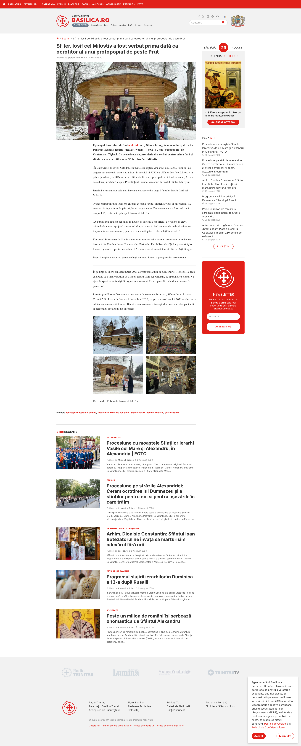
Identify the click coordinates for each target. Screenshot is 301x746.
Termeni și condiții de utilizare (116, 725)
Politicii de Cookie (275, 723)
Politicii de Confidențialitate (268, 727)
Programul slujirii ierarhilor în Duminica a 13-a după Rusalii (150, 579)
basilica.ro (123, 551)
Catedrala (48, 4)
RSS (130, 25)
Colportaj (133, 710)
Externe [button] (128, 4)
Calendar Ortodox (223, 122)
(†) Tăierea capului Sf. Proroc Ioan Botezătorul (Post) (223, 114)
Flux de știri (80, 25)
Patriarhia (14, 4)
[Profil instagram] (208, 16)
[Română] (226, 16)
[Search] (223, 22)
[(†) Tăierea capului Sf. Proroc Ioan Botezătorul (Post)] (223, 85)
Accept (258, 736)
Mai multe (285, 736)
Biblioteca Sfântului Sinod (221, 706)
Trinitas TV (173, 702)
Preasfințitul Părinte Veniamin (113, 412)
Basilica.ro (90, 20)
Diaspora (73, 4)
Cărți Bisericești (176, 710)
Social (86, 4)
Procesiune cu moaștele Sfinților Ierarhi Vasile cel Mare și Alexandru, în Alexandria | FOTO (150, 448)
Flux (209, 137)
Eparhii (61, 4)
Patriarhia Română (216, 702)
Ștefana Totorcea (76, 57)
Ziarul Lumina (136, 702)
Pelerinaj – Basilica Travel (104, 706)
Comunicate (113, 4)
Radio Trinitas (97, 702)
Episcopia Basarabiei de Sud (81, 412)
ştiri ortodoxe (172, 412)
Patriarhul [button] (31, 4)
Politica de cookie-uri (143, 725)
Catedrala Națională (178, 706)
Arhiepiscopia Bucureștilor (104, 710)
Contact (138, 25)
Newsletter (149, 25)
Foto (140, 4)
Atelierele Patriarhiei (139, 706)
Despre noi (94, 725)
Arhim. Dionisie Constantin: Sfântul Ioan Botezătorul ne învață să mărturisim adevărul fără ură (151, 539)
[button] (296, 4)
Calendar (223, 56)
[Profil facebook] (199, 16)
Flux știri (223, 246)
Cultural (98, 4)
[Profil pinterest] (212, 16)
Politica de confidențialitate (170, 725)
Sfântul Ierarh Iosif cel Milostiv (147, 412)
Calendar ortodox (118, 25)
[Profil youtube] (217, 16)
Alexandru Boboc (126, 508)
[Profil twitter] (203, 16)
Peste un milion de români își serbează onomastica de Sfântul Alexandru (149, 618)
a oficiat (133, 145)
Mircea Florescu (126, 460)
